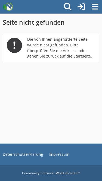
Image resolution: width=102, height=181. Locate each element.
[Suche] (67, 6)
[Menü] (94, 6)
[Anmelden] (81, 7)
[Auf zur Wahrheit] (8, 6)
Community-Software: (51, 173)
